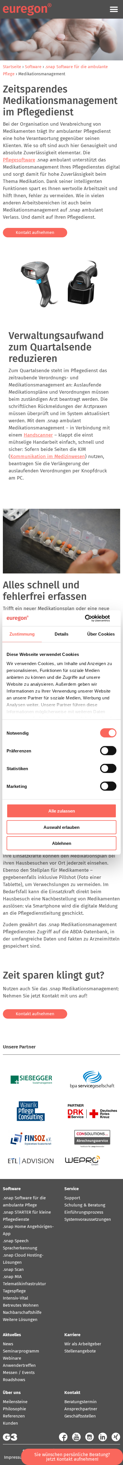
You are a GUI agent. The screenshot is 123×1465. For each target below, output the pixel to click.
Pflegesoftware (19, 160)
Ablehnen (61, 843)
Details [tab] (62, 634)
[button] (113, 9)
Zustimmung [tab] (22, 634)
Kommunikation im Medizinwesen (47, 457)
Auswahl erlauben (61, 827)
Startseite (12, 66)
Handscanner (38, 435)
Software (33, 66)
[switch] (108, 750)
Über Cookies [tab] (101, 634)
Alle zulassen (61, 811)
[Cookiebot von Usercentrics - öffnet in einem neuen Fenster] (91, 618)
